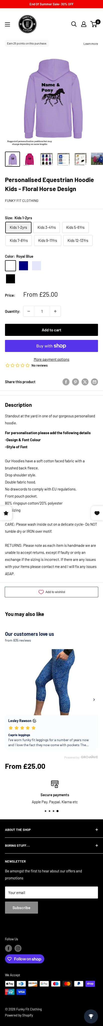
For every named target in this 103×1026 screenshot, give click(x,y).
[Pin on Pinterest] (75, 381)
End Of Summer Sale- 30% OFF (52, 4)
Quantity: (12, 311)
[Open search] (74, 24)
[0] (94, 24)
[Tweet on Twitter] (85, 381)
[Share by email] (94, 381)
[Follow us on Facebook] (8, 948)
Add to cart (51, 329)
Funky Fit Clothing (21, 200)
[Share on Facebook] (66, 381)
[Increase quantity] (55, 311)
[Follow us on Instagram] (18, 948)
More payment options (51, 359)
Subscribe (21, 907)
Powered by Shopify (19, 1015)
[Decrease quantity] (29, 311)
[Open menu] (7, 24)
